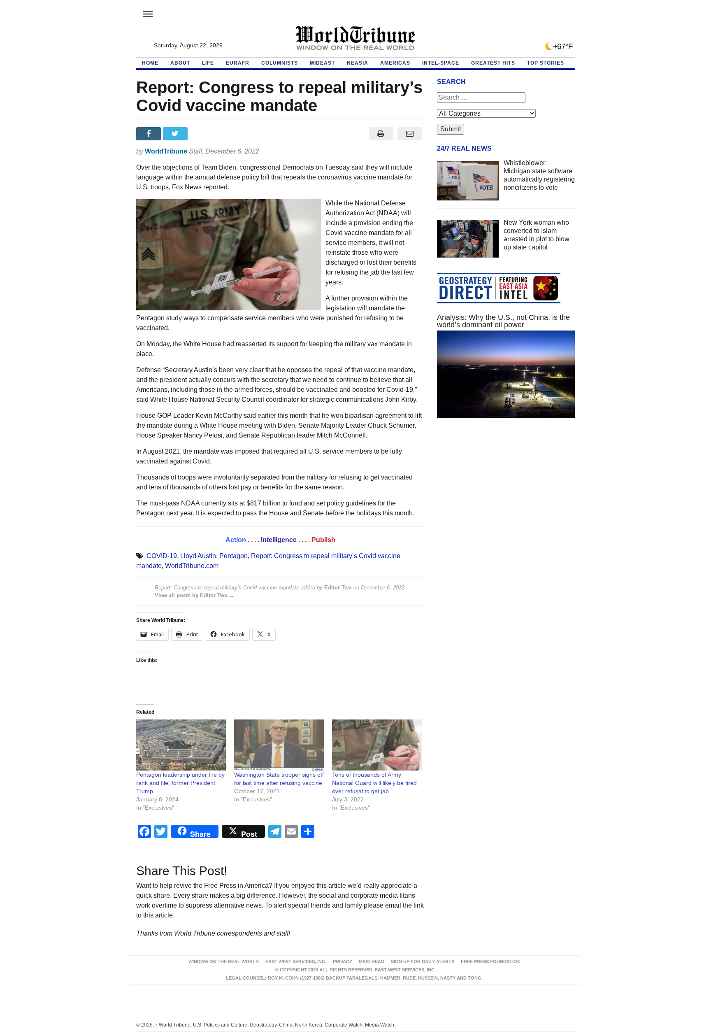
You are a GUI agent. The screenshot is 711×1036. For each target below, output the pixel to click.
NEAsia (357, 63)
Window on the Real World (223, 961)
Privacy (342, 961)
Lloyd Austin (198, 555)
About (180, 63)
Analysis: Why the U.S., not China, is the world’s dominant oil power (503, 321)
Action (235, 539)
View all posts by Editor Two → (195, 595)
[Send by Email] (410, 133)
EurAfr (237, 63)
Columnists (279, 63)
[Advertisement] (506, 502)
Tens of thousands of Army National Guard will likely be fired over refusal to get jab (374, 782)
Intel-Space (440, 63)
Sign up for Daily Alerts (422, 961)
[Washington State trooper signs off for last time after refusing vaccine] (279, 745)
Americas (395, 63)
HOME (150, 63)
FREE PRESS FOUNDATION (490, 961)
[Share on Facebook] (149, 133)
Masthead (371, 961)
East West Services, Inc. (295, 961)
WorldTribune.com (191, 565)
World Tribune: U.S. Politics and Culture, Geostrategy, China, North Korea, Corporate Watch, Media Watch (274, 1025)
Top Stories (545, 63)
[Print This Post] (380, 133)
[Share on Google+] (203, 133)
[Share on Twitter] (176, 133)
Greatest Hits (493, 63)
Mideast (322, 63)
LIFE (208, 63)
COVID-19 (161, 555)
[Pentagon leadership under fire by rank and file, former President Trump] (181, 745)
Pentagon (233, 555)
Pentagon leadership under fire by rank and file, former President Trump (180, 782)
